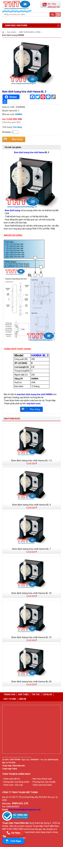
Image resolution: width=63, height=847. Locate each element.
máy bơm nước (34, 403)
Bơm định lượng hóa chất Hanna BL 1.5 (31, 460)
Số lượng (6, 132)
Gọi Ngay (15, 832)
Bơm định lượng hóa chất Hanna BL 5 (31, 504)
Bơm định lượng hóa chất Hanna (29, 152)
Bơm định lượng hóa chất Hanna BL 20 (31, 681)
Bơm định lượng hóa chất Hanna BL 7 (31, 549)
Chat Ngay (15, 841)
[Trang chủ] (4, 32)
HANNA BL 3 (39, 355)
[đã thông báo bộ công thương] (15, 820)
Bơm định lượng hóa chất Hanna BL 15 (31, 637)
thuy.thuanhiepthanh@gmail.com (25, 809)
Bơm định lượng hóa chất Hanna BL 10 (31, 593)
